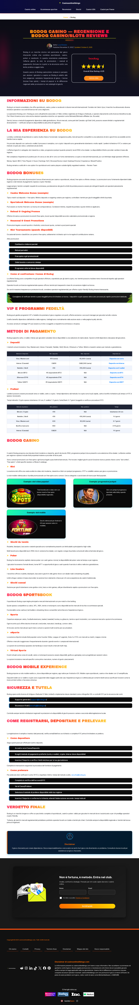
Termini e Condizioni (82, 898)
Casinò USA (90, 9)
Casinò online (30, 9)
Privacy (37, 949)
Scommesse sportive (48, 9)
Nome (61, 888)
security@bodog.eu (37, 706)
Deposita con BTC (116, 373)
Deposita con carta (117, 358)
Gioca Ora (93, 78)
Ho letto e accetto (76, 898)
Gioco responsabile (101, 949)
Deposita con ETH (116, 377)
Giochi (78, 9)
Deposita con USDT (116, 382)
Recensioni (66, 9)
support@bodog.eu (38, 700)
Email (90, 888)
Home (65, 17)
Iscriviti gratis (87, 906)
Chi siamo (12, 949)
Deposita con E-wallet (116, 368)
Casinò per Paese (107, 9)
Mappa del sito (82, 949)
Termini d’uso (51, 949)
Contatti (25, 949)
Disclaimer (67, 949)
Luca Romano (62, 45)
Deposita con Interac (116, 363)
